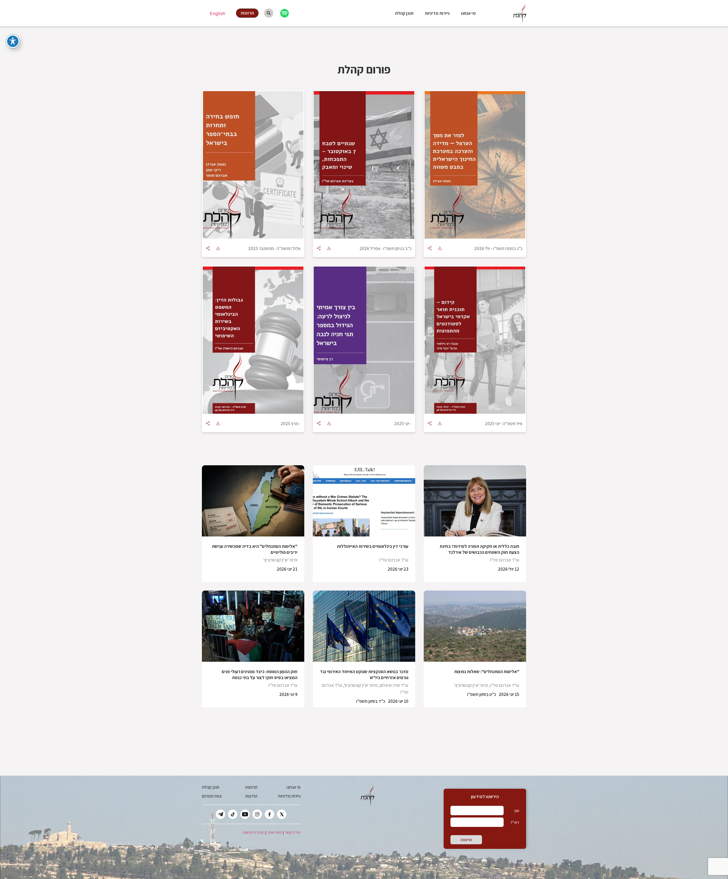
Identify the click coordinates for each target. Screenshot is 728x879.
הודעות (251, 796)
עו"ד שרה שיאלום (394, 685)
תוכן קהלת (404, 13)
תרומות (251, 787)
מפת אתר (274, 832)
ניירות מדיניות (437, 13)
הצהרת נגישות (253, 832)
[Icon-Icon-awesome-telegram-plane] (220, 814)
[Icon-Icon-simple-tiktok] (232, 814)
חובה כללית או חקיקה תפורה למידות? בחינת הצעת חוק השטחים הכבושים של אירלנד (479, 549)
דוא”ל (514, 822)
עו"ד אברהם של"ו (504, 560)
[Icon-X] (281, 814)
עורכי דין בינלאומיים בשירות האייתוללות (372, 546)
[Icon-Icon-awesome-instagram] (257, 814)
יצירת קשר (293, 832)
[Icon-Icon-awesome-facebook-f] (269, 814)
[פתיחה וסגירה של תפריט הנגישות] (13, 41)
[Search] (268, 13)
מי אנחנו (468, 13)
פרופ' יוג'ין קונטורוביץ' (280, 560)
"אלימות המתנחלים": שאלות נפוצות (486, 672)
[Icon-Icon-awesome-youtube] (245, 814)
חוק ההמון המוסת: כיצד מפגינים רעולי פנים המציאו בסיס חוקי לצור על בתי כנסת (259, 675)
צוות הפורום (212, 796)
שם (516, 810)
